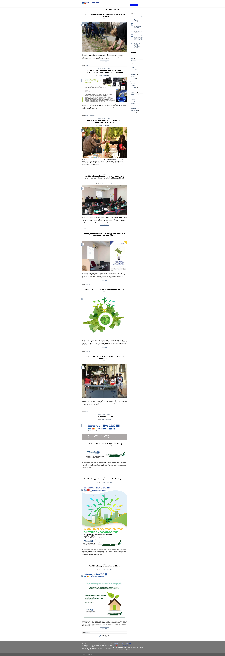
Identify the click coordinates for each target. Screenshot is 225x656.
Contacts (140, 5)
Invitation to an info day (104, 416)
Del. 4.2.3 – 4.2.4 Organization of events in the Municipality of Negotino (104, 121)
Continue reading (104, 61)
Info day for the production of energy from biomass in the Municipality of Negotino (104, 235)
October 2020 (134, 74)
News (106, 12)
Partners (122, 5)
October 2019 (134, 92)
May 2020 (133, 83)
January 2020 (133, 87)
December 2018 (134, 108)
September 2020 (134, 76)
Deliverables (127, 5)
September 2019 (134, 94)
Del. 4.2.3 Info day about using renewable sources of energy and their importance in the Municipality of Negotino (104, 178)
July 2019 (133, 97)
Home (104, 5)
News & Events (133, 5)
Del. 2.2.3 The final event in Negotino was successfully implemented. (104, 15)
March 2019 (133, 106)
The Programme (110, 5)
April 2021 (133, 67)
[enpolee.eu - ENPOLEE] (90, 4)
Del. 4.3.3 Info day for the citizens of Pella (104, 566)
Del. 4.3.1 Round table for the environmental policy (104, 289)
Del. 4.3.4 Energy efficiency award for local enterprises (104, 479)
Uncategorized (107, 68)
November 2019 (134, 90)
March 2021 (133, 69)
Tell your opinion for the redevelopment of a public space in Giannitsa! (138, 18)
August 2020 (133, 78)
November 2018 (134, 110)
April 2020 (133, 85)
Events (103, 12)
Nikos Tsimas (109, 19)
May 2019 (133, 101)
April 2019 (133, 103)
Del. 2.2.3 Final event (138, 31)
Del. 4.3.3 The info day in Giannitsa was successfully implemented (104, 357)
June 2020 (133, 81)
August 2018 (133, 112)
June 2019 (133, 99)
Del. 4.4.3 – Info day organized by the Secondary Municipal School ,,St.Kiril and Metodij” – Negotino (104, 71)
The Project (116, 5)
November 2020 (134, 72)
